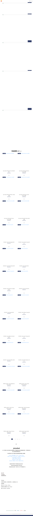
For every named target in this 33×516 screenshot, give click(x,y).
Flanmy (16, 458)
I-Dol (17, 459)
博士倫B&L (14, 455)
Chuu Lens (15, 456)
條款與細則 (3, 474)
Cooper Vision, (21, 455)
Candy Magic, (14, 457)
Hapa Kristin (21, 460)
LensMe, (19, 456)
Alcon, (17, 455)
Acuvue (10, 455)
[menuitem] (12, 439)
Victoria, (19, 458)
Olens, (9, 456)
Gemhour (14, 459)
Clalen (11, 456)
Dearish (10, 460)
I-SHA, (13, 458)
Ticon (17, 460)
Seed (20, 459)
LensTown (23, 456)
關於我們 (2, 473)
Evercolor (19, 457)
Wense (14, 460)
